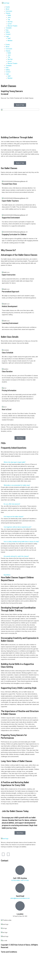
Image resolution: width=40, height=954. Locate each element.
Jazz (9, 17)
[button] (20, 462)
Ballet (9, 15)
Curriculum (9, 11)
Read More (7, 575)
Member (10, 40)
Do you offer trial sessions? (12, 504)
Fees (7, 30)
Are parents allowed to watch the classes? (16, 556)
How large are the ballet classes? (13, 516)
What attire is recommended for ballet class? (17, 485)
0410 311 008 (25, 880)
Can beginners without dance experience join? (17, 527)
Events (8, 7)
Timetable (9, 28)
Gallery (8, 32)
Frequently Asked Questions (13, 447)
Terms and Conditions (9, 952)
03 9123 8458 (15, 880)
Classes (8, 13)
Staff (9, 38)
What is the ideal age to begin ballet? (14, 462)
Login (7, 36)
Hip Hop (10, 21)
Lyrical (9, 23)
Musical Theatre (12, 26)
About (7, 9)
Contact (8, 34)
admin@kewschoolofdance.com (20, 898)
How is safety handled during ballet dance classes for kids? (21, 541)
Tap (9, 19)
